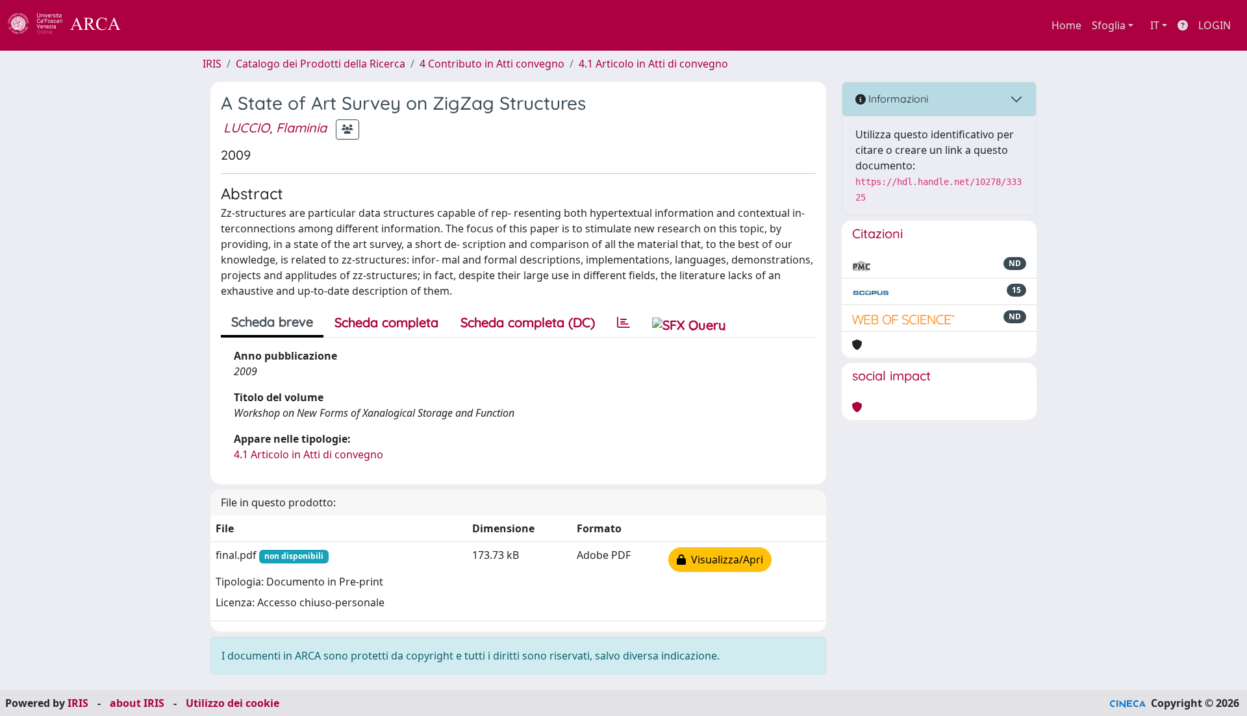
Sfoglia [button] (1109, 25)
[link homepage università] (155, 25)
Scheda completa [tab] (386, 322)
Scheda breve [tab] (272, 322)
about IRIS (137, 703)
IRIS (212, 63)
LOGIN (1214, 25)
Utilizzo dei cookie (232, 703)
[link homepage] (71, 25)
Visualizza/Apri (724, 559)
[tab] (623, 322)
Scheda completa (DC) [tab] (527, 322)
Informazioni (897, 98)
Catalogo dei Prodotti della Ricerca (320, 63)
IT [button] (1154, 25)
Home (1066, 25)
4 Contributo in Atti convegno (492, 63)
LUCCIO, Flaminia (275, 127)
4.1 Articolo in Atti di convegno (653, 63)
